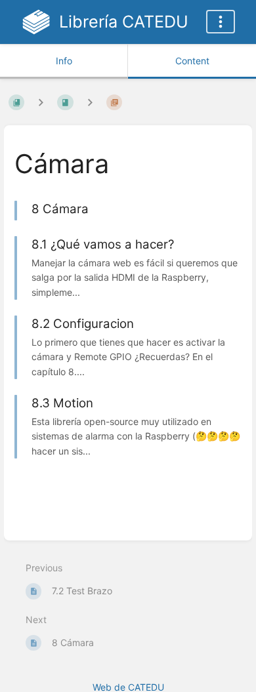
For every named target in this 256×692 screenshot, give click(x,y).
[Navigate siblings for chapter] (90, 102)
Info (64, 60)
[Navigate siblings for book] (41, 102)
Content (192, 60)
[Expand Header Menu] (220, 21)
